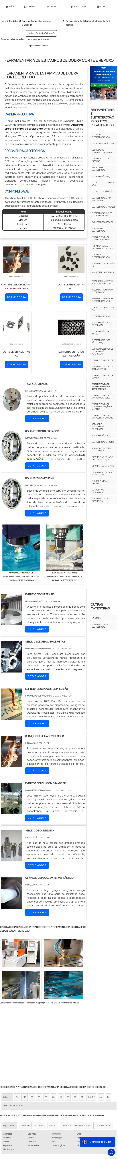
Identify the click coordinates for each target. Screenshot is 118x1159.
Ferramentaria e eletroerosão (100, 625)
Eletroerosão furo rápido (101, 332)
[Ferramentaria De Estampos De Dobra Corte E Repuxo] (21, 547)
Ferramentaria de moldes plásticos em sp (103, 416)
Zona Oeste (39, 1125)
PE (68, 1097)
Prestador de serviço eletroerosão (41, 33)
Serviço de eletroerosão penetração (98, 426)
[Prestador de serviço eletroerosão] (63, 985)
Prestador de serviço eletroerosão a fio (102, 299)
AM (100, 1097)
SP (39, 1097)
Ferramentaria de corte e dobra (104, 376)
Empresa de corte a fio (102, 222)
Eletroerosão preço (101, 176)
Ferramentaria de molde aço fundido (101, 396)
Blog (102, 6)
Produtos (56, 6)
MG (24, 1097)
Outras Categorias (100, 606)
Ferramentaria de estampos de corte (101, 238)
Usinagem (96, 618)
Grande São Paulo (82, 1125)
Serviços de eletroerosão (98, 168)
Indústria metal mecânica (99, 482)
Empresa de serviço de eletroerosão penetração (102, 351)
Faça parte (80, 6)
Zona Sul (53, 1125)
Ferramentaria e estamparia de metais (102, 247)
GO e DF (91, 1097)
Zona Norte (25, 1125)
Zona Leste (66, 1125)
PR (46, 1097)
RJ (17, 1097)
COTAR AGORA (16, 297)
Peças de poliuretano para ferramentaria (102, 282)
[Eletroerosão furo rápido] (63, 953)
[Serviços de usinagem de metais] (11, 670)
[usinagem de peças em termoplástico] (11, 906)
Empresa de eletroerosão (38, 45)
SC (53, 1097)
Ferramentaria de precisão (39, 39)
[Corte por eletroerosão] (21, 953)
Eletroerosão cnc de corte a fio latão (102, 214)
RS (60, 1097)
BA (75, 1097)
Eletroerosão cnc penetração (100, 323)
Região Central (9, 1125)
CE (82, 1097)
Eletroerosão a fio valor (104, 207)
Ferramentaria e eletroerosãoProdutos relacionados (103, 117)
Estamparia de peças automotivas (102, 473)
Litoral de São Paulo (103, 1125)
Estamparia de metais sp (103, 466)
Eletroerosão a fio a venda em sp (101, 199)
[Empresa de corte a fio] (11, 623)
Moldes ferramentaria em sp (103, 273)
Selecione (7, 1097)
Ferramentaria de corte (104, 360)
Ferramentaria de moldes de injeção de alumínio (102, 406)
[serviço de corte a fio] (11, 859)
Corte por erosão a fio (102, 191)
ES (32, 1097)
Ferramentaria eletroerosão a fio (101, 255)
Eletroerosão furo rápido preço (101, 341)
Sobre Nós (32, 6)
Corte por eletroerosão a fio (103, 183)
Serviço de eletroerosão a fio (101, 135)
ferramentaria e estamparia (100, 499)
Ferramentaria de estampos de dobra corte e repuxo (101, 386)
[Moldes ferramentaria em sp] (21, 985)
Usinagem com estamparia (99, 491)
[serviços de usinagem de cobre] (11, 765)
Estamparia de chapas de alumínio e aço (102, 458)
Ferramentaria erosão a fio (104, 264)
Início (12, 6)
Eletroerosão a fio (101, 316)
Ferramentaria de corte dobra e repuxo (104, 367)
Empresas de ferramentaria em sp (102, 151)
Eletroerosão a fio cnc (103, 442)
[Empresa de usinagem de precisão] (11, 717)
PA (108, 1097)
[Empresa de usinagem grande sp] (11, 812)
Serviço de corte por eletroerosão (102, 449)
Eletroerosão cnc (100, 435)
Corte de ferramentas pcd (103, 308)
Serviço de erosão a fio (103, 143)
